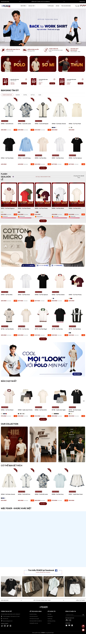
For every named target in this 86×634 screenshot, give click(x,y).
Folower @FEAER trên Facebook (43, 572)
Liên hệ (49, 623)
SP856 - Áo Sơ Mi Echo (7, 123)
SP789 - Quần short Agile (58, 410)
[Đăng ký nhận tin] (83, 614)
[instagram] (5, 625)
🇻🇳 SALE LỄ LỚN (41, 6)
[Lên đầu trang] (83, 622)
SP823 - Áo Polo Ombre (58, 294)
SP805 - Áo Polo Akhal (24, 208)
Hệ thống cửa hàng (51, 620)
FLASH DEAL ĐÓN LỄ (6, 176)
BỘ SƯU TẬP (31, 6)
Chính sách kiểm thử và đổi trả (36, 620)
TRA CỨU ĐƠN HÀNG (66, 6)
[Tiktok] (8, 625)
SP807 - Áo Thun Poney (7, 208)
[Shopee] (66, 625)
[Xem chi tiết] (5, 112)
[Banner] (43, 359)
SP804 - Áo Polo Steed (7, 410)
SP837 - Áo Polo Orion (58, 158)
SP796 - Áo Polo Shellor (75, 208)
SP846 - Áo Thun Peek (75, 123)
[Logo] (6, 5)
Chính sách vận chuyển (34, 618)
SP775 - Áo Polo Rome (75, 329)
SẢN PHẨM (23, 6)
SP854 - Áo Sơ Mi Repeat (41, 123)
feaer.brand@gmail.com (7, 620)
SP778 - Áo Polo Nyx (57, 329)
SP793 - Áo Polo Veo (23, 329)
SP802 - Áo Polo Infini (41, 208)
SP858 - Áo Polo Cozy (58, 494)
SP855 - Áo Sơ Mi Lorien (24, 123)
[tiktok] (72, 625)
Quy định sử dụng (33, 614)
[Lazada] (69, 625)
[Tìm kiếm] (76, 5)
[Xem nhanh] (9, 112)
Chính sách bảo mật (34, 616)
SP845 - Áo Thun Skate (7, 158)
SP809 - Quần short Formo (25, 410)
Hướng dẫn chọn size (34, 623)
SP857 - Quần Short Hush (76, 494)
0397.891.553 (5, 618)
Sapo (52, 632)
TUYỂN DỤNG (50, 6)
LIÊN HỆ (57, 6)
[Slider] (43, 27)
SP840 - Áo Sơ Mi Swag (24, 158)
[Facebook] (2, 625)
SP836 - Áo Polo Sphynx (75, 158)
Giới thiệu (49, 614)
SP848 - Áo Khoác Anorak (59, 123)
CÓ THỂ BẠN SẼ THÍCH (11, 465)
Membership (50, 616)
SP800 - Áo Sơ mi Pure (58, 208)
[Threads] (10, 625)
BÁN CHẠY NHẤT (9, 381)
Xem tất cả (43, 221)
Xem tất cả (42, 168)
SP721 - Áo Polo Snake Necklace (75, 410)
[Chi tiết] (26, 79)
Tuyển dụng (50, 618)
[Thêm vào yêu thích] (12, 112)
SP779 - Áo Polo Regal (41, 329)
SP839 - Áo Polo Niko (40, 158)
